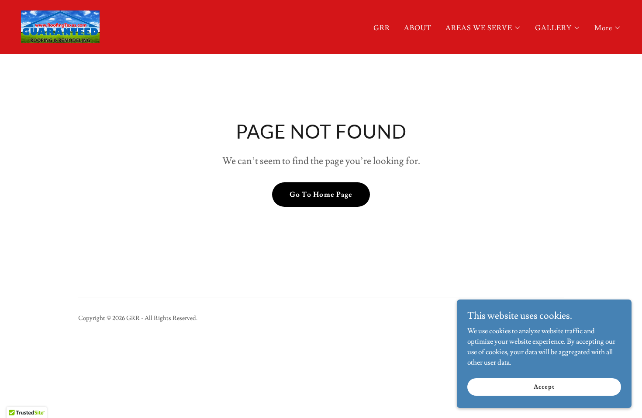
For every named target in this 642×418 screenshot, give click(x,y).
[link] (60, 25)
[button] (483, 28)
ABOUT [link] (417, 28)
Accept (544, 386)
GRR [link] (381, 28)
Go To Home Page (321, 194)
